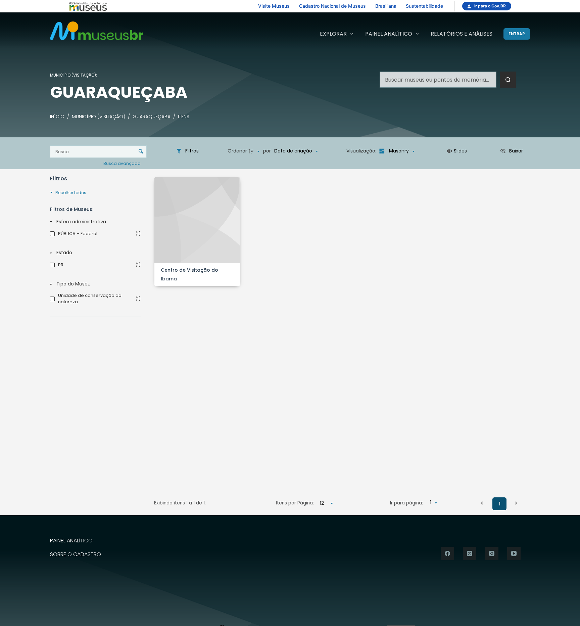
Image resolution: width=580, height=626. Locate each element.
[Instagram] (491, 553)
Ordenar (237, 150)
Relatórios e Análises (461, 34)
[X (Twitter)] (469, 553)
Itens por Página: (295, 503)
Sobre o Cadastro (75, 554)
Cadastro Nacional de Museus (332, 6)
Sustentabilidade (424, 6)
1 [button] (499, 503)
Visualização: (362, 150)
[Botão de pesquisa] (508, 80)
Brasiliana (385, 6)
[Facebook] (447, 553)
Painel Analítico (388, 34)
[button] (482, 503)
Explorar (333, 34)
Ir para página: (406, 503)
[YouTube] (514, 553)
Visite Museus (274, 6)
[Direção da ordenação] (254, 151)
